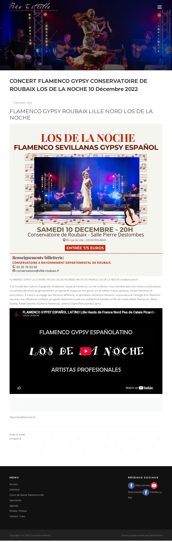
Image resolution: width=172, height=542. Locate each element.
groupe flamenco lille (25, 449)
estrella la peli (120, 438)
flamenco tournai (58, 445)
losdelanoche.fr (21, 452)
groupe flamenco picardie (103, 449)
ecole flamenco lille (94, 438)
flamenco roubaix (32, 445)
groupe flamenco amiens (88, 445)
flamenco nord (104, 442)
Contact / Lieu (17, 516)
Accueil (19, 404)
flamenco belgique (146, 438)
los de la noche (149, 449)
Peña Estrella (142, 485)
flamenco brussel (22, 442)
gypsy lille (129, 449)
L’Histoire (14, 489)
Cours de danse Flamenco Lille (27, 495)
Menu (159, 7)
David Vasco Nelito (65, 438)
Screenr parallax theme (133, 535)
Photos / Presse (18, 510)
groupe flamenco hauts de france (129, 445)
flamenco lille (83, 442)
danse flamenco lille (36, 438)
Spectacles (16, 500)
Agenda (31, 434)
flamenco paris (127, 442)
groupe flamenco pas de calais (63, 449)
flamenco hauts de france (53, 442)
